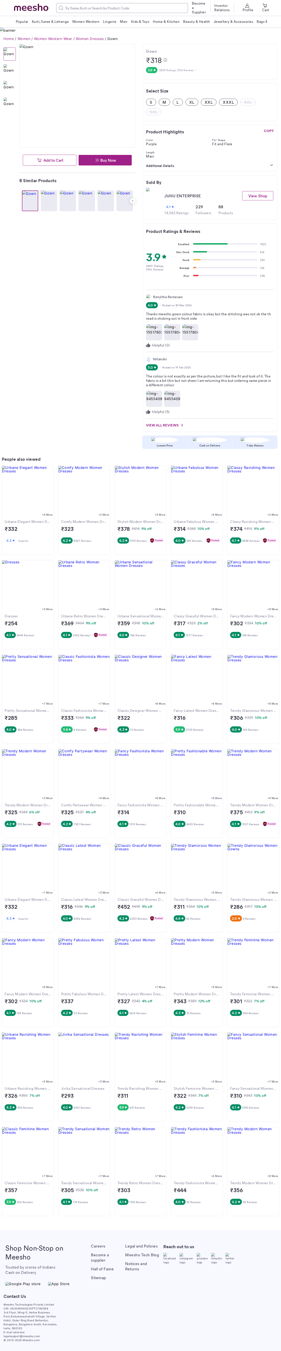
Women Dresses (90, 38)
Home (9, 38)
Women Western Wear (53, 38)
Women (24, 38)
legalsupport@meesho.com (22, 1336)
